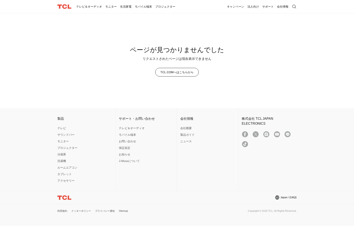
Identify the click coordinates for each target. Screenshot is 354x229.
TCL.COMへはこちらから (177, 72)
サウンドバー (66, 134)
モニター (63, 141)
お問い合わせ (127, 141)
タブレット (64, 174)
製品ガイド (187, 134)
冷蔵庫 (61, 154)
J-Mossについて (129, 161)
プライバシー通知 (105, 211)
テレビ (61, 128)
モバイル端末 (127, 134)
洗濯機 (61, 161)
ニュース (186, 141)
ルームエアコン (67, 167)
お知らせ (124, 154)
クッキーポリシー (81, 211)
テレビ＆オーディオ (132, 128)
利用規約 (62, 211)
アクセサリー (66, 180)
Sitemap (123, 211)
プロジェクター (67, 147)
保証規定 (124, 147)
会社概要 (186, 128)
